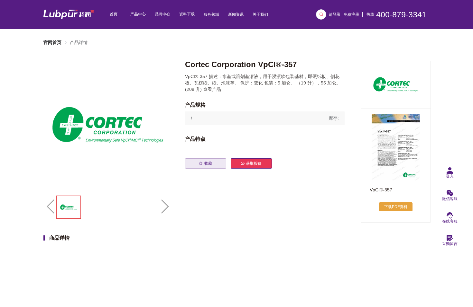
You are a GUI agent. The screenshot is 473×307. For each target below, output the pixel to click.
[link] (52, 42)
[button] (265, 118)
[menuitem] (113, 14)
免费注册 (351, 14)
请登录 (334, 14)
